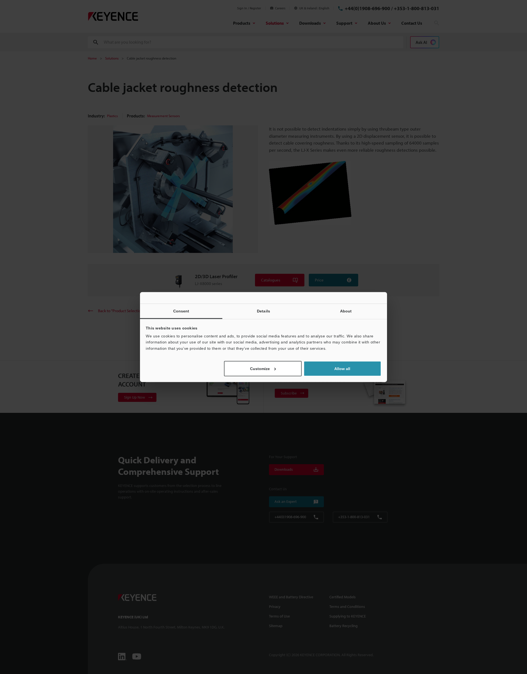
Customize (260, 368)
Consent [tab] (181, 311)
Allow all (342, 368)
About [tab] (346, 311)
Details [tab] (263, 311)
